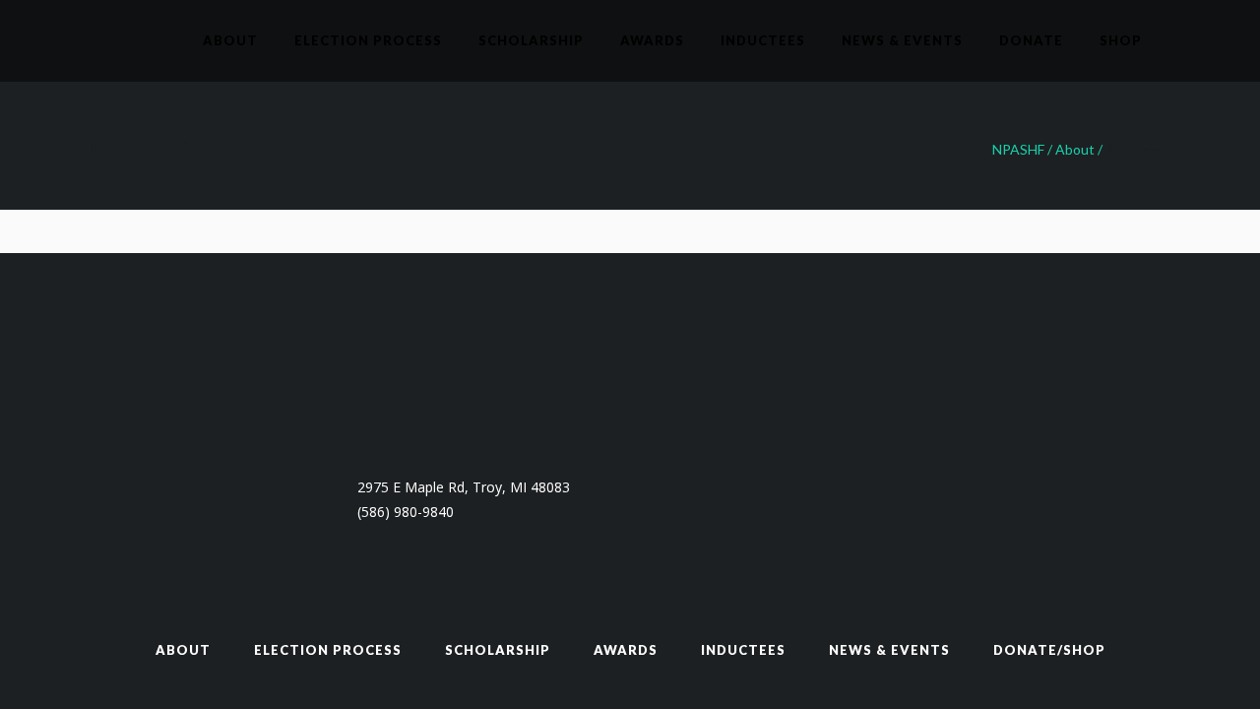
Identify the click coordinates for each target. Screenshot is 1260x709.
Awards (626, 650)
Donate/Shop (1049, 650)
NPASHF (1018, 149)
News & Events (889, 650)
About (1075, 149)
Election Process (328, 650)
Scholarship (497, 650)
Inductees (743, 650)
